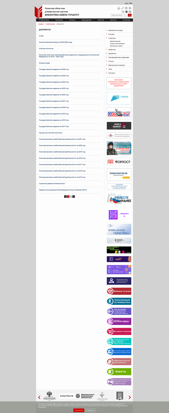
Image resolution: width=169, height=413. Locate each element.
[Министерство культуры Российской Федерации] (49, 400)
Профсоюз (112, 49)
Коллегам (126, 20)
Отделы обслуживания (117, 43)
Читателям (59, 20)
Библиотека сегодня (115, 30)
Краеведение (87, 20)
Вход (126, 3)
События (101, 20)
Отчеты (111, 61)
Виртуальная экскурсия (116, 65)
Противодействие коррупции (118, 57)
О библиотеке (44, 20)
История (111, 34)
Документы (112, 53)
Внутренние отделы (116, 46)
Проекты (113, 20)
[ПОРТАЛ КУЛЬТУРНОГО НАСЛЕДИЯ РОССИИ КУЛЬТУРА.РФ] (67, 398)
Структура (112, 38)
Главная (41, 24)
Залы (110, 69)
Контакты (111, 73)
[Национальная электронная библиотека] (85, 398)
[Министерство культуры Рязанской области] (102, 400)
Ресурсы (72, 20)
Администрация (115, 41)
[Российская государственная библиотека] (119, 400)
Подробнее (90, 410)
